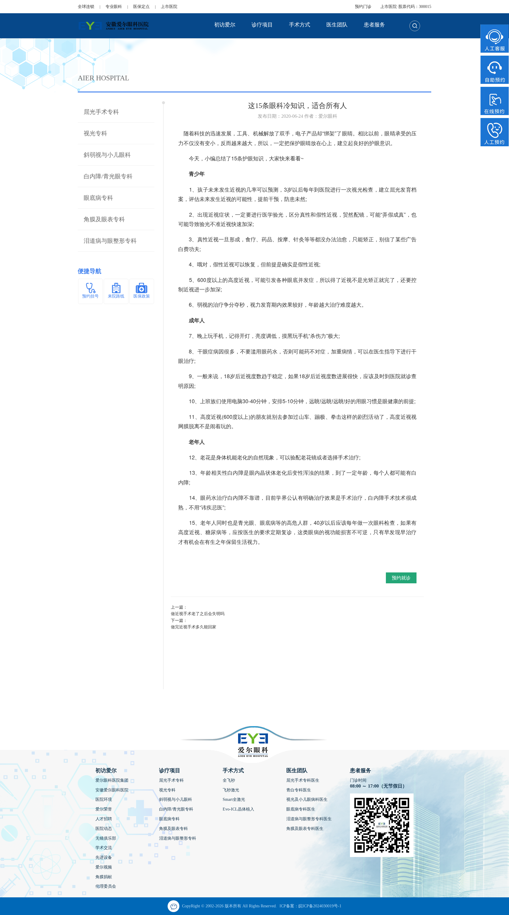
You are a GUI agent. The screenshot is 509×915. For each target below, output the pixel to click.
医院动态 (103, 828)
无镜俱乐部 (105, 838)
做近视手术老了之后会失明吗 (197, 614)
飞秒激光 (231, 790)
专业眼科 (113, 6)
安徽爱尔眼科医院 (111, 790)
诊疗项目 (262, 25)
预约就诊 (401, 577)
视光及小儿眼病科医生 (307, 799)
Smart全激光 (234, 799)
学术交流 (103, 848)
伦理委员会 (105, 886)
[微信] (173, 906)
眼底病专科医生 (300, 809)
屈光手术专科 (101, 112)
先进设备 (103, 857)
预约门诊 (363, 6)
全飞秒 (229, 780)
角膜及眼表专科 (104, 219)
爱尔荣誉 (103, 809)
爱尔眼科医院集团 (111, 780)
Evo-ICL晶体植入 (238, 809)
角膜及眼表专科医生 (304, 828)
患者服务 (374, 25)
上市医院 (169, 6)
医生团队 (337, 25)
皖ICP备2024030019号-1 (319, 906)
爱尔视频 (103, 867)
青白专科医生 (298, 790)
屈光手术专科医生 (302, 780)
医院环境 (103, 799)
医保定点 (141, 6)
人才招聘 (103, 819)
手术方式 (299, 25)
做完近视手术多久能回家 (193, 627)
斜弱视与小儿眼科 (107, 155)
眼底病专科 (98, 198)
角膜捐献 (103, 877)
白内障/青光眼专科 (108, 176)
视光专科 (95, 133)
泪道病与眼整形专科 (110, 241)
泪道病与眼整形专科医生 (309, 819)
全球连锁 (86, 6)
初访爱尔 (224, 25)
